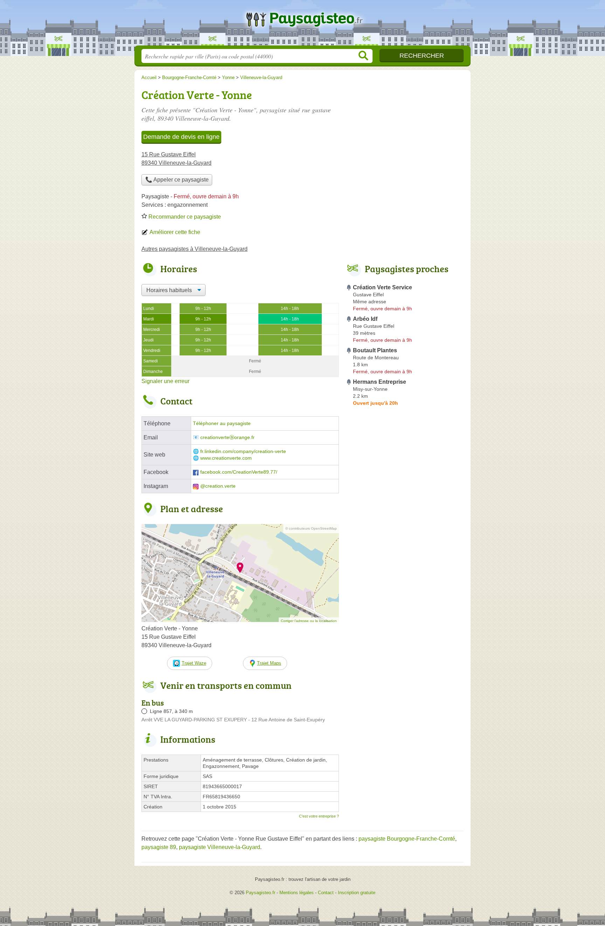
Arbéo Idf (365, 319)
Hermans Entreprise (379, 382)
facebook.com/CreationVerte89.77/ (238, 472)
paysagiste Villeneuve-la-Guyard (219, 847)
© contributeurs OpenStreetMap (311, 528)
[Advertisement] (405, 135)
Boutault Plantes (375, 350)
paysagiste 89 (158, 847)
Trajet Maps (269, 663)
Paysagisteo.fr (302, 25)
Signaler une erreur (165, 381)
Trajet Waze (194, 663)
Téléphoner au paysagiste (222, 423)
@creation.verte (218, 486)
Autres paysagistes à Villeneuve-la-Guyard (194, 249)
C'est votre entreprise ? (319, 816)
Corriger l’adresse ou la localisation (309, 621)
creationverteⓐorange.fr (227, 437)
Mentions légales (296, 892)
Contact (326, 892)
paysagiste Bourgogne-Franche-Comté (407, 839)
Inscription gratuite (356, 892)
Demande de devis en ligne (181, 136)
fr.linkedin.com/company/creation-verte (243, 451)
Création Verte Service (382, 287)
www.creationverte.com (226, 458)
